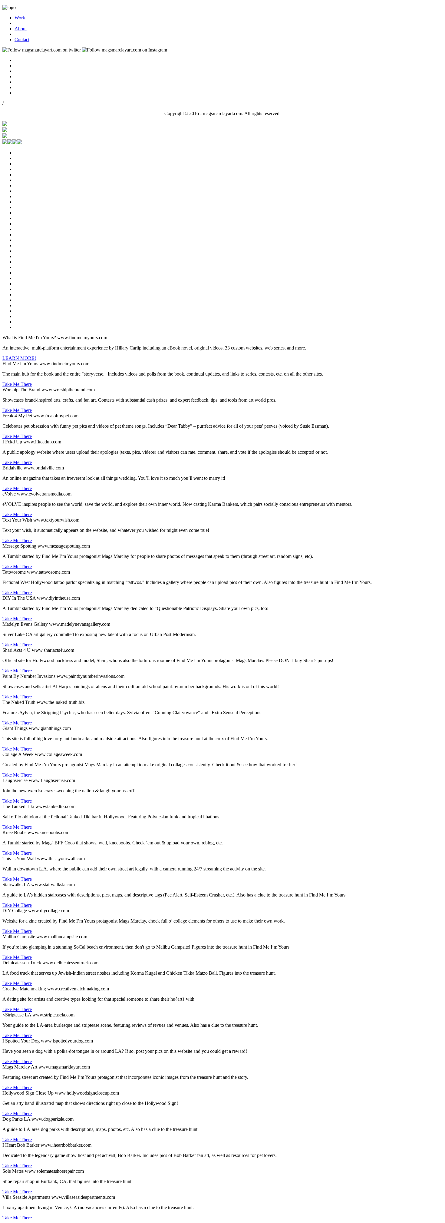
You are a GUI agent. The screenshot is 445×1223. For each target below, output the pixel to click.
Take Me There (17, 384)
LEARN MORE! (19, 358)
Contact (22, 39)
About (21, 28)
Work (20, 17)
